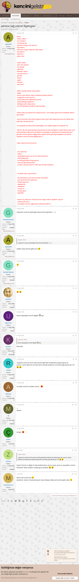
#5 (76, 288)
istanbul (12, 307)
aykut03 (5, 29)
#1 (76, 33)
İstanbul (12, 227)
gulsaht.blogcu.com (8, 231)
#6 (76, 312)
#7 (76, 335)
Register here (57, 558)
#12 (76, 450)
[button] (31, 15)
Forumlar (15, 15)
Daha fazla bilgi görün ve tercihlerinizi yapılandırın (19, 578)
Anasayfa (6, 15)
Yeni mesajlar (5, 19)
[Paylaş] (73, 33)
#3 (76, 236)
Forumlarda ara (15, 19)
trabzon (12, 378)
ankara (12, 331)
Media (36, 15)
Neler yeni (26, 15)
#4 (76, 261)
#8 (76, 359)
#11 (76, 428)
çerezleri (26, 572)
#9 (76, 383)
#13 (76, 474)
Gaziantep (11, 354)
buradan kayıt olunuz (60, 554)
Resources (47, 15)
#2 (76, 208)
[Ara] (76, 15)
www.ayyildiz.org (9, 54)
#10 (76, 405)
